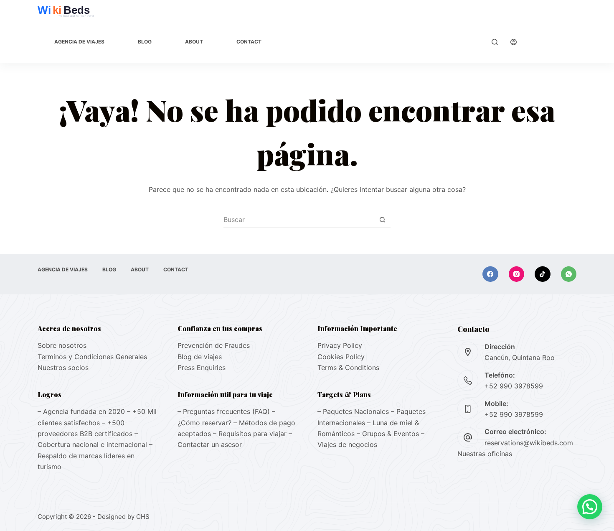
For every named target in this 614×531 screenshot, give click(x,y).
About (194, 41)
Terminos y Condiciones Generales (92, 356)
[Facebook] (490, 274)
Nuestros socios (63, 367)
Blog (145, 41)
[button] (589, 506)
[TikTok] (543, 274)
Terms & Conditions (348, 367)
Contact (248, 41)
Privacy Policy (339, 345)
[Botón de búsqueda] (382, 219)
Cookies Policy (341, 356)
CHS (143, 517)
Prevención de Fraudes (214, 345)
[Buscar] (495, 42)
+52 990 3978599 (514, 386)
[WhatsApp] (569, 274)
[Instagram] (517, 274)
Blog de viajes (200, 356)
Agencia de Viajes (79, 41)
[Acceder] (513, 42)
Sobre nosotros (62, 345)
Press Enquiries (202, 367)
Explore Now (552, 41)
